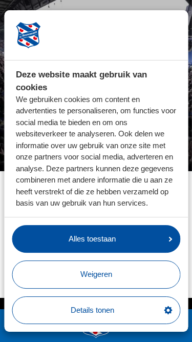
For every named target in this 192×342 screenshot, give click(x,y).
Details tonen (92, 310)
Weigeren (96, 274)
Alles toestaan (92, 238)
